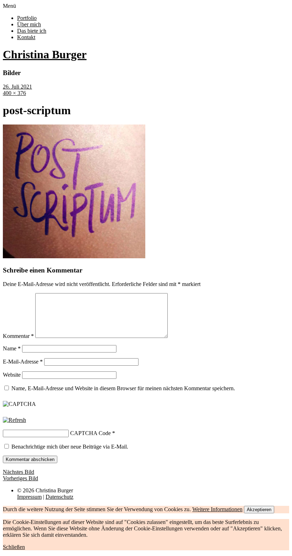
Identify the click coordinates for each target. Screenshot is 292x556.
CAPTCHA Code (90, 433)
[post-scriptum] (74, 256)
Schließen (14, 547)
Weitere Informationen (217, 509)
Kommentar (18, 336)
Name (12, 348)
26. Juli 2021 (17, 87)
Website (12, 375)
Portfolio (27, 18)
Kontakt (26, 37)
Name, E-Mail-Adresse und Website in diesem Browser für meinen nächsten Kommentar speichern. (123, 388)
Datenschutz (59, 497)
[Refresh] (14, 420)
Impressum (29, 497)
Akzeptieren (259, 509)
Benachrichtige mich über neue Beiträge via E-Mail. (69, 447)
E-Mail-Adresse (23, 362)
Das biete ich (31, 31)
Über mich (29, 24)
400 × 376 (14, 93)
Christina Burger (45, 54)
